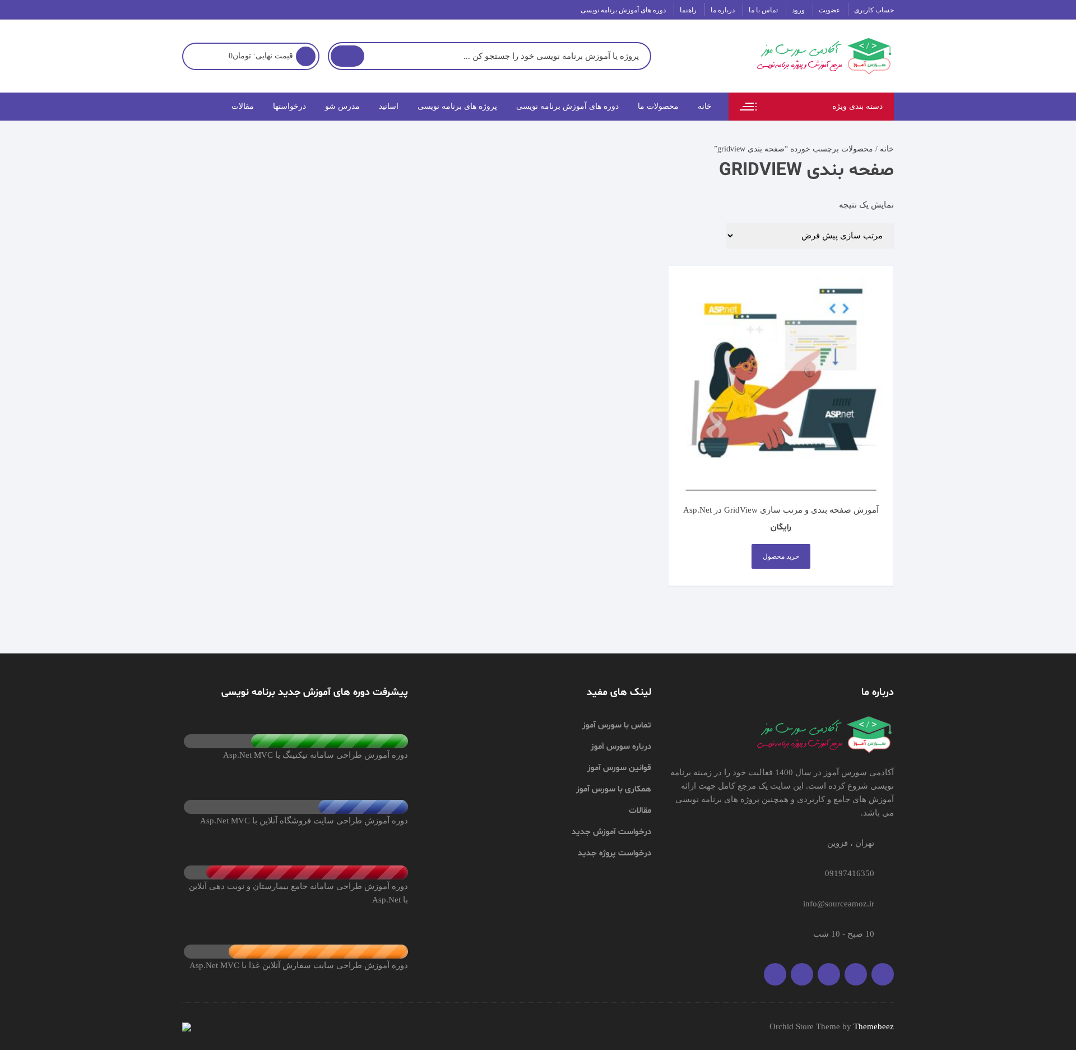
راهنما (688, 10)
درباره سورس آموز (621, 747)
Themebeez (874, 1026)
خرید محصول (781, 556)
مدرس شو (342, 106)
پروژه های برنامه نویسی (457, 106)
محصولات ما (658, 106)
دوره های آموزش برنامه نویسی (623, 10)
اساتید (388, 106)
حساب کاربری (874, 10)
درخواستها (289, 106)
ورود (798, 10)
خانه (705, 106)
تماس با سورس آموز (616, 725)
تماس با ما (763, 10)
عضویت (829, 10)
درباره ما (723, 10)
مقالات (242, 106)
